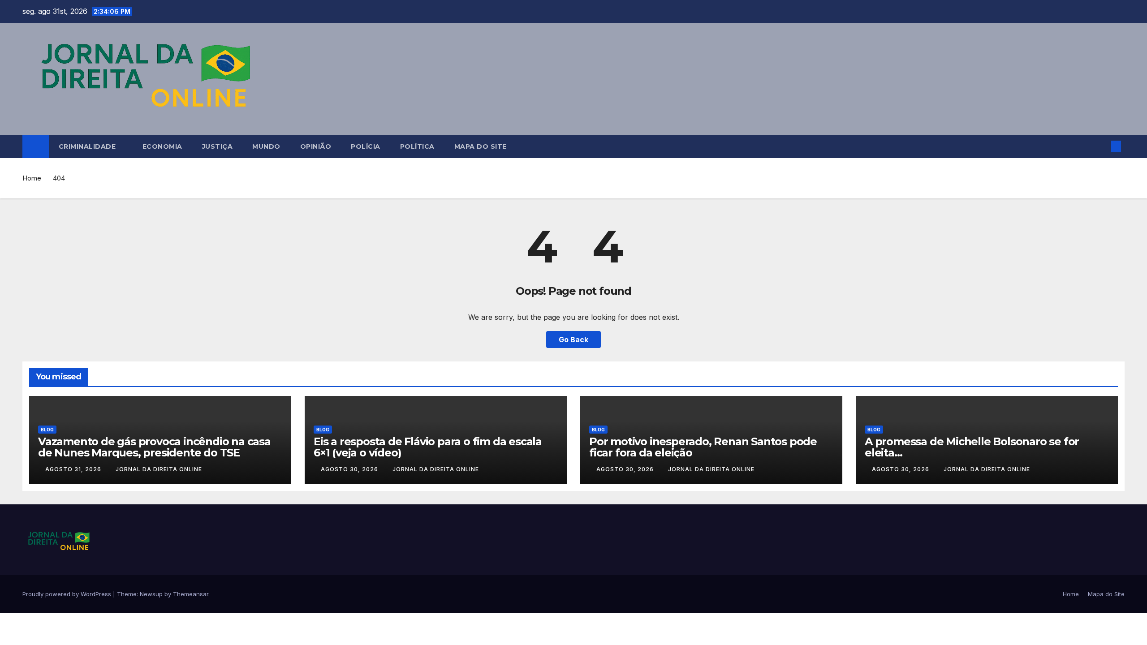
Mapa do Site (480, 146)
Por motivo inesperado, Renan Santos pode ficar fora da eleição (703, 447)
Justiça (217, 146)
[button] (1101, 146)
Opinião (316, 146)
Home (31, 178)
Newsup (151, 594)
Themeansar (190, 594)
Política (417, 146)
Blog (47, 429)
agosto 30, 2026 (350, 469)
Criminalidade (88, 146)
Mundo (266, 146)
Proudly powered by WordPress (67, 594)
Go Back (573, 339)
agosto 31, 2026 (74, 469)
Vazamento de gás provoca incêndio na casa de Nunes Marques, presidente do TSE (154, 447)
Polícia (365, 146)
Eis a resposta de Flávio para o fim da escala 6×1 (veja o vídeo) (428, 447)
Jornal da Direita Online (159, 469)
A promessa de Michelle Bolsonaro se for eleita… (972, 447)
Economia (162, 146)
